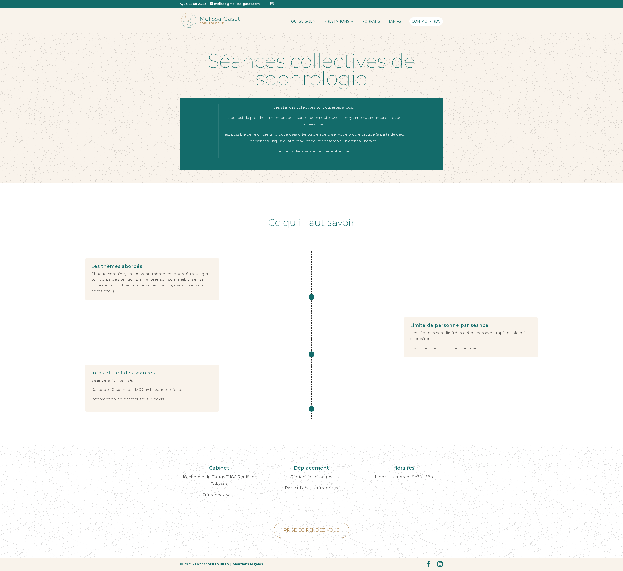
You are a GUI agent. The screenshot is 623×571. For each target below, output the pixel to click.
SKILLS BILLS (218, 564)
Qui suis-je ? (303, 22)
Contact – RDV (426, 21)
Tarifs (394, 22)
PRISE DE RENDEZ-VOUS (311, 530)
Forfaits (371, 22)
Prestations (336, 22)
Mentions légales (247, 564)
